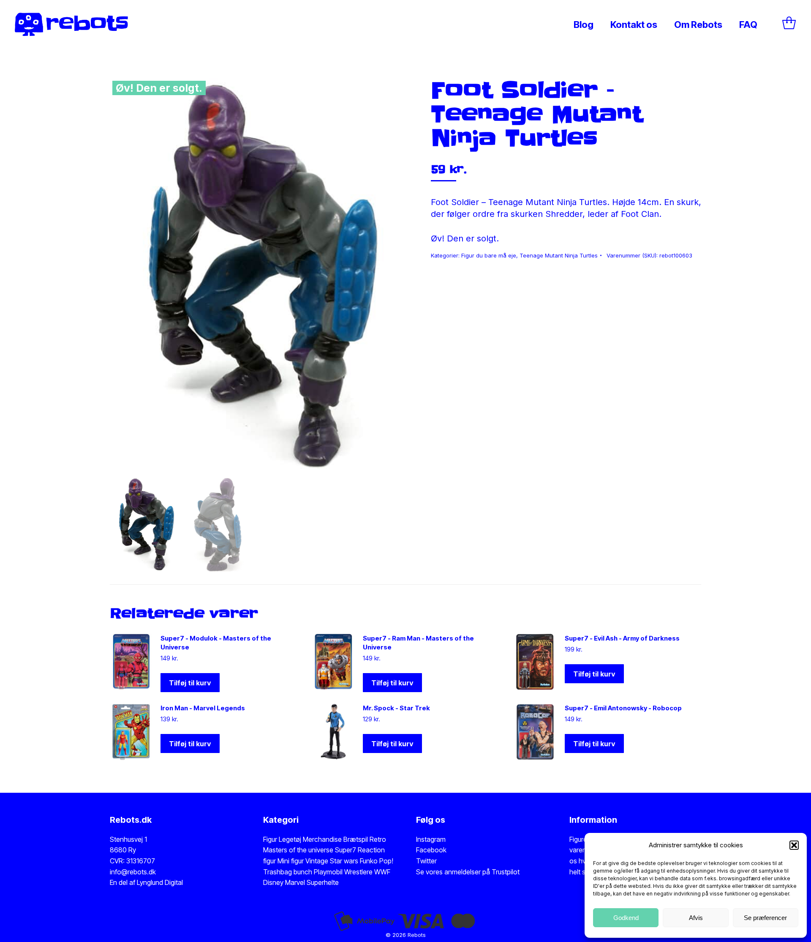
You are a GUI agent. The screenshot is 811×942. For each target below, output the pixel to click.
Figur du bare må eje (488, 255)
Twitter (426, 861)
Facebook (431, 850)
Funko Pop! (376, 861)
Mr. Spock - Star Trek (396, 708)
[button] (794, 845)
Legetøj (290, 839)
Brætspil (356, 839)
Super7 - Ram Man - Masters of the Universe (418, 642)
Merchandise (322, 839)
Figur (270, 839)
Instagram (431, 839)
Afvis (696, 917)
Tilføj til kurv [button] (190, 683)
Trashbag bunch (288, 872)
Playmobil (329, 872)
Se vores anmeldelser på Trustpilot (468, 872)
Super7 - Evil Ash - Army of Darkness (622, 638)
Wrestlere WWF (367, 872)
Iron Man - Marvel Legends (203, 708)
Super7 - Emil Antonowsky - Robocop (623, 708)
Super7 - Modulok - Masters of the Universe (216, 642)
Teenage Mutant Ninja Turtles (559, 255)
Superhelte (322, 882)
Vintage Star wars (332, 861)
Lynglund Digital (160, 882)
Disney (273, 882)
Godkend (626, 917)
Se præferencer (765, 917)
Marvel (294, 882)
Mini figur (291, 861)
